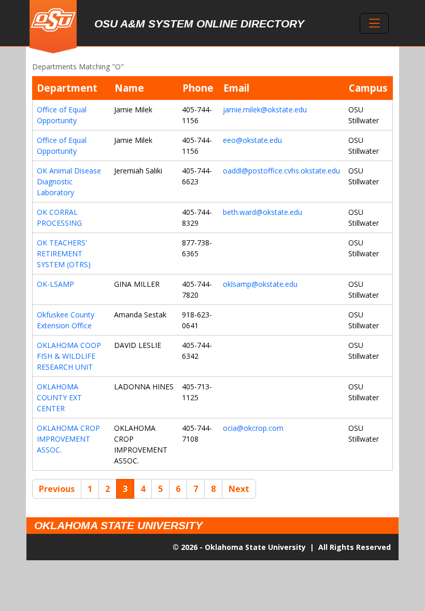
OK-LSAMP (55, 284)
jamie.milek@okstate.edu (265, 109)
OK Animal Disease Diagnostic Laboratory (69, 181)
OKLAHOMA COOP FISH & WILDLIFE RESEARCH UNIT (69, 356)
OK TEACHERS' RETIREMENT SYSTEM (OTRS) (64, 253)
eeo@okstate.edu (252, 140)
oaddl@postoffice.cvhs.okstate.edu (281, 171)
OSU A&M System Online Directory (199, 24)
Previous (57, 488)
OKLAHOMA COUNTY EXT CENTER (59, 397)
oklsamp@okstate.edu (260, 284)
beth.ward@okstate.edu (262, 212)
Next (239, 488)
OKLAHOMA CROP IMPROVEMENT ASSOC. (68, 439)
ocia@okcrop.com (253, 428)
